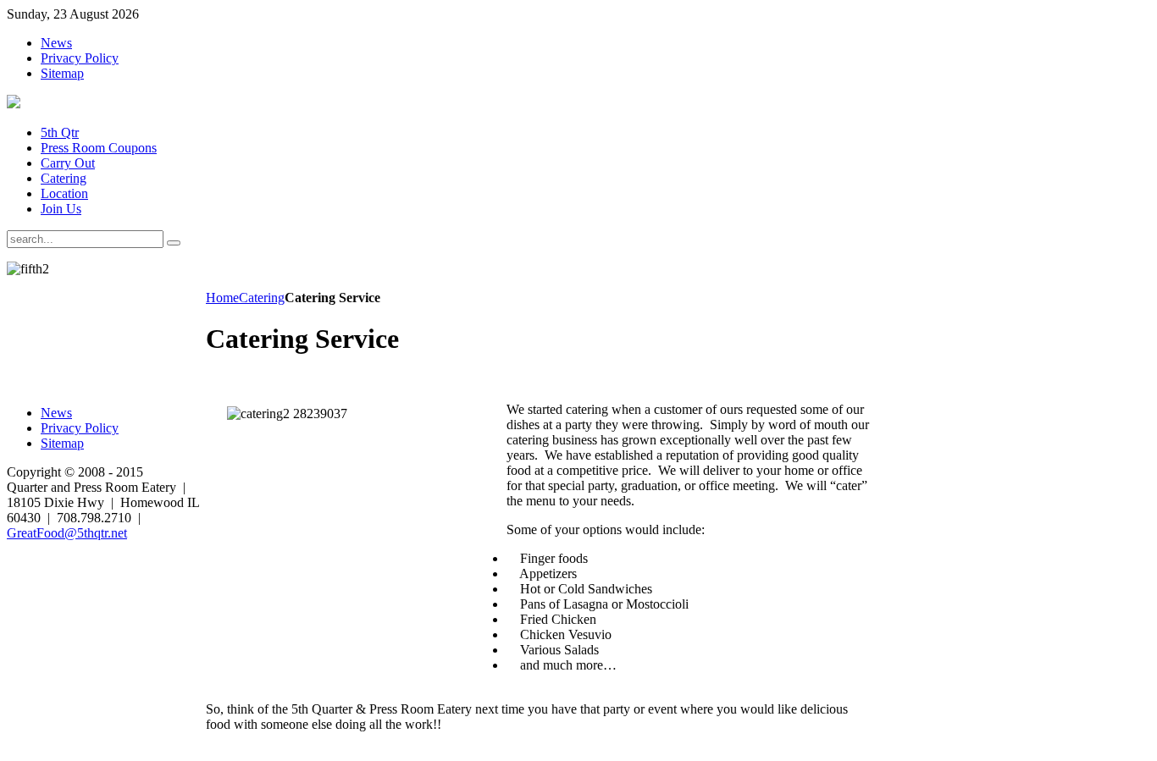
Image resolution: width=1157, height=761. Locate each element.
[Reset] (173, 242)
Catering (262, 297)
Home (222, 297)
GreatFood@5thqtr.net (67, 533)
